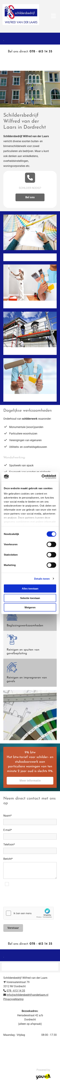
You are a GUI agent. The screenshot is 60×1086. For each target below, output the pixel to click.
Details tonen (42, 578)
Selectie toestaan (30, 597)
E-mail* (7, 830)
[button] (30, 65)
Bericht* (8, 858)
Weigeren (30, 607)
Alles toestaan (30, 588)
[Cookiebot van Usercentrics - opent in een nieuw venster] (42, 476)
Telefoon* (9, 844)
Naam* (7, 815)
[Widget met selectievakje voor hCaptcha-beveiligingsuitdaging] (28, 913)
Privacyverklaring (13, 999)
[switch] (51, 544)
